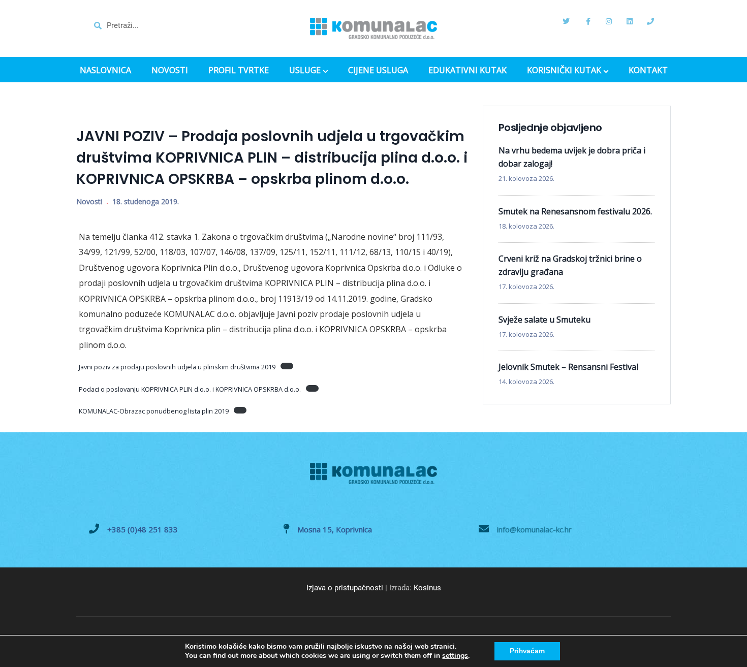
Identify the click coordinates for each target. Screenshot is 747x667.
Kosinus (427, 587)
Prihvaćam (527, 651)
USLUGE (305, 71)
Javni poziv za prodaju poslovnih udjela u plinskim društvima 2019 (177, 366)
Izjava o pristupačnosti (344, 587)
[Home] (373, 28)
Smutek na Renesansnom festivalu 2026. (575, 211)
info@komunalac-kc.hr (534, 529)
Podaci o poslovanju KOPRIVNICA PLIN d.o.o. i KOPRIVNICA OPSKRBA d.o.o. (190, 389)
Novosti (89, 201)
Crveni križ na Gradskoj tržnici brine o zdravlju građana (570, 265)
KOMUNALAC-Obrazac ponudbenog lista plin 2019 (154, 411)
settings (455, 655)
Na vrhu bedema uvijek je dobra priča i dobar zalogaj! (572, 157)
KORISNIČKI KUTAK (564, 71)
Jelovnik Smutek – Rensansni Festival (568, 366)
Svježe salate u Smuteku (544, 319)
